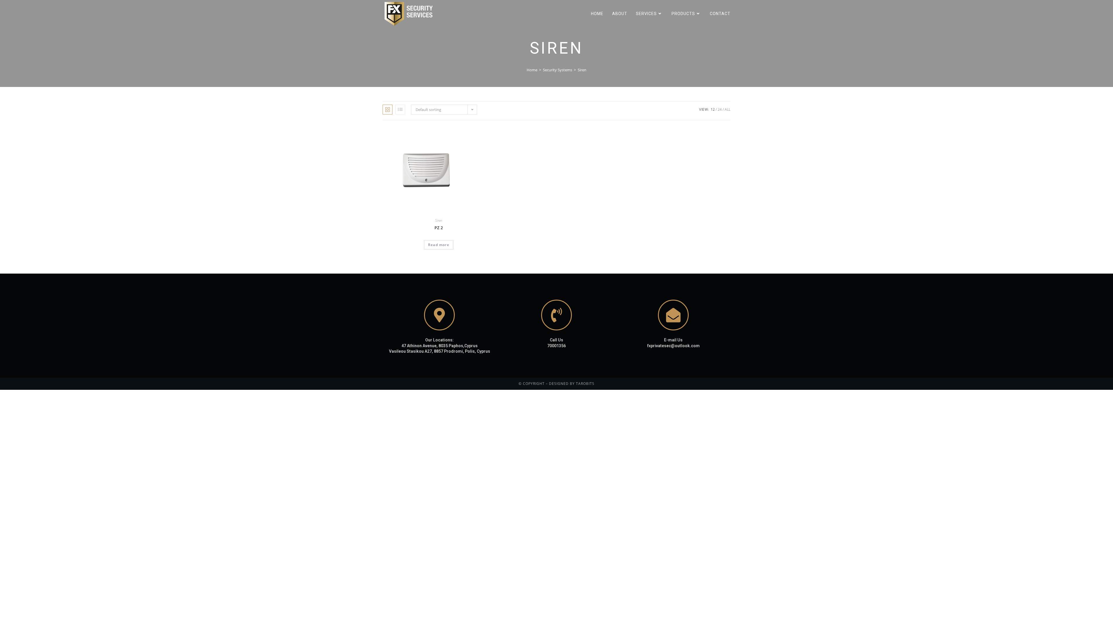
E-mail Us (673, 340)
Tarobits (585, 383)
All (727, 109)
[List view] (400, 109)
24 (720, 109)
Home (532, 69)
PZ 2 (438, 227)
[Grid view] (387, 109)
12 (713, 109)
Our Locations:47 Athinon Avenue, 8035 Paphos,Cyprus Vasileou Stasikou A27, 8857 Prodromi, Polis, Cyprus (439, 346)
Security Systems (557, 69)
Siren (438, 220)
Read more (438, 244)
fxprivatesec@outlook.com (673, 345)
